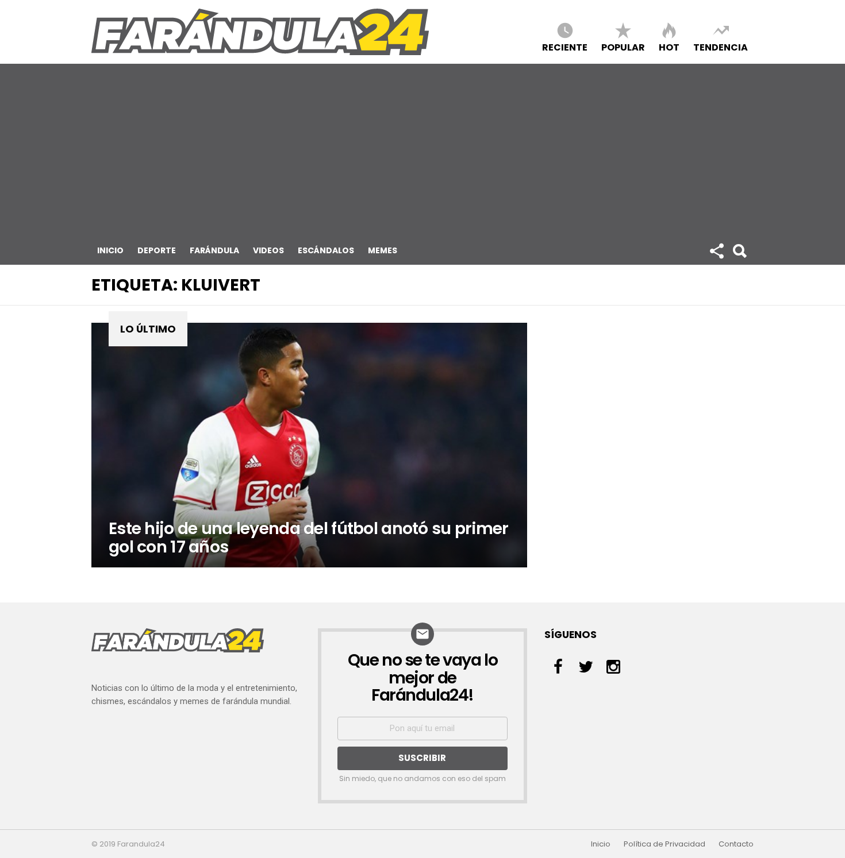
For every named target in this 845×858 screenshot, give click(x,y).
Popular (623, 47)
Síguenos (716, 250)
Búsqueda (739, 250)
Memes (382, 250)
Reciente (564, 47)
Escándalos (326, 250)
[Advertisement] (422, 149)
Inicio (110, 250)
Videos (268, 250)
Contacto (736, 844)
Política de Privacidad (664, 844)
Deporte (156, 250)
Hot (669, 47)
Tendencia (720, 47)
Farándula (214, 250)
